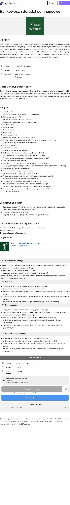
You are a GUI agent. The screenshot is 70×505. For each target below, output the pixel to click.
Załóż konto (64, 3)
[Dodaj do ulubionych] (66, 389)
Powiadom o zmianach (36, 398)
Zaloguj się (52, 3)
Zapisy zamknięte (31, 389)
